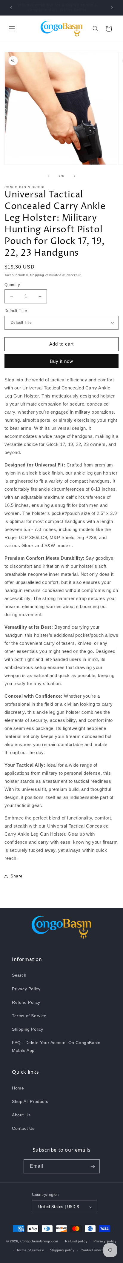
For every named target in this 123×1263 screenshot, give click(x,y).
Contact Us (23, 1128)
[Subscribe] (92, 1166)
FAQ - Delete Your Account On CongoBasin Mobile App (56, 1046)
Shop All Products (30, 1101)
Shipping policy (62, 1250)
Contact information (97, 1250)
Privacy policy (105, 1241)
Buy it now (61, 361)
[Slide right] (74, 175)
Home (18, 1088)
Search (19, 975)
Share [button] (16, 876)
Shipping (37, 275)
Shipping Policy (27, 1029)
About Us (21, 1114)
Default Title (15, 311)
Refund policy (76, 1241)
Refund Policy (26, 1002)
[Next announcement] (112, 7)
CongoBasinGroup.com (39, 1241)
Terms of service (30, 1250)
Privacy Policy (26, 988)
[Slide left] (48, 175)
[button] (12, 28)
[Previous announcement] (11, 7)
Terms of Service (29, 1015)
